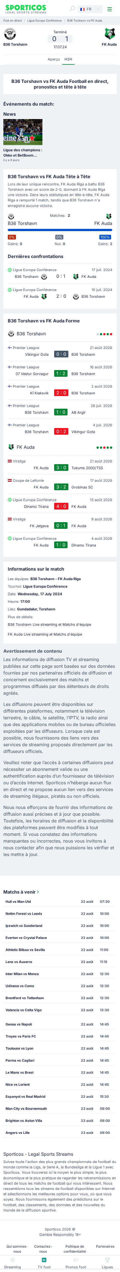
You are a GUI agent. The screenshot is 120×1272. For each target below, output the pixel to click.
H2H (68, 59)
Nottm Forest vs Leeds (24, 913)
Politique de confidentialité (75, 1249)
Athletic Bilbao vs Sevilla (25, 950)
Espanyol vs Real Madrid (25, 1096)
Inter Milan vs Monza (22, 974)
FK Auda (103, 223)
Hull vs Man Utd (18, 901)
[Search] (72, 8)
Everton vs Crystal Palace (26, 938)
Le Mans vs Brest (19, 1072)
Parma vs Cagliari (20, 1060)
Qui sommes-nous (17, 1249)
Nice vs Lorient (18, 1084)
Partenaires (105, 1246)
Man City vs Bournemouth (26, 1108)
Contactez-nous (43, 1249)
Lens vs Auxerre (19, 962)
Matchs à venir (19, 892)
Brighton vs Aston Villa (24, 1120)
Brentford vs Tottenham (25, 998)
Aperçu (54, 59)
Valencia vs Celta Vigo (24, 1010)
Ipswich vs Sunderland (24, 926)
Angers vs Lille (18, 1133)
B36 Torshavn (22, 223)
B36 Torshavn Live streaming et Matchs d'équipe (49, 624)
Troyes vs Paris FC (21, 1036)
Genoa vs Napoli (19, 1024)
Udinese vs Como (20, 986)
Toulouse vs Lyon (19, 1048)
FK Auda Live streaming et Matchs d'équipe (45, 634)
